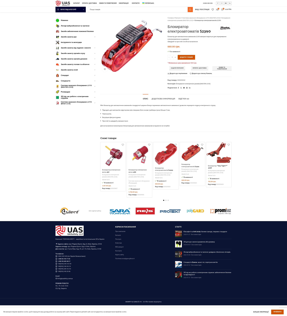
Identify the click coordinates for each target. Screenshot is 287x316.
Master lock (106, 180)
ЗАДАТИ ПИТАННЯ (177, 68)
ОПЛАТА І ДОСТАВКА (200, 68)
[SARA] (120, 211)
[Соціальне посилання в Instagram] (221, 3)
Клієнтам (118, 243)
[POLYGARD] (195, 211)
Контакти (118, 251)
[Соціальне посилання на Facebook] (217, 3)
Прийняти (277, 312)
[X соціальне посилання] (181, 88)
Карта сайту (119, 255)
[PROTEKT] (170, 211)
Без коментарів (196, 234)
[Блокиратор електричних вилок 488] (139, 154)
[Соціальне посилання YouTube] (225, 3)
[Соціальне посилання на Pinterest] (186, 88)
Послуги (118, 239)
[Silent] (69, 211)
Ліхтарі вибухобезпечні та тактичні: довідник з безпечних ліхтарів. (207, 252)
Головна (171, 18)
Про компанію (120, 231)
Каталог (178, 18)
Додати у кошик (186, 57)
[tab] (145, 97)
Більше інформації (261, 312)
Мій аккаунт (119, 247)
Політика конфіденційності (125, 259)
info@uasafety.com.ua (65, 278)
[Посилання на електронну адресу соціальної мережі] (184, 88)
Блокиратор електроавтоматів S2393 (164, 169)
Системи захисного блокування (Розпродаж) (139, 182)
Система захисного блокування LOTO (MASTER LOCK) (201, 18)
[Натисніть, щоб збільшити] (105, 69)
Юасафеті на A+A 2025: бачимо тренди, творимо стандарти (205, 231)
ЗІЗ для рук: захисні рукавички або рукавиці (199, 241)
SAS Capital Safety (95, 211)
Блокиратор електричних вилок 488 (138, 170)
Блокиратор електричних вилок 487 (111, 170)
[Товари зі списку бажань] (212, 9)
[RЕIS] (145, 211)
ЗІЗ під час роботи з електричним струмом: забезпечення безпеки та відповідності (207, 273)
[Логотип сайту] (63, 3)
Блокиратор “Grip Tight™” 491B (217, 166)
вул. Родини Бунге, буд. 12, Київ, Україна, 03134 (85, 244)
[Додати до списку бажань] (123, 144)
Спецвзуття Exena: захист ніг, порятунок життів (200, 262)
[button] (163, 200)
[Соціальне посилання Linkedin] (230, 3)
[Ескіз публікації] (178, 233)
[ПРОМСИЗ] (220, 211)
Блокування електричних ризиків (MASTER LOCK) (193, 84)
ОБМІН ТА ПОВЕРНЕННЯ (222, 68)
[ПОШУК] (190, 9)
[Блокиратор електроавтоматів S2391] (192, 152)
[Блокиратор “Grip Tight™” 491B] (218, 152)
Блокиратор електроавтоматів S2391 (190, 165)
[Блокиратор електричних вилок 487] (113, 154)
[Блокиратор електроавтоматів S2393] (165, 154)
